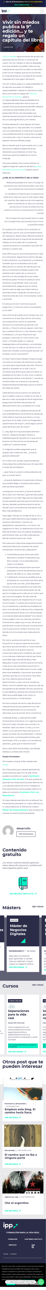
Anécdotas (9, 1197)
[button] (42, 10)
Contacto (13, 1254)
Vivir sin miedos (9, 56)
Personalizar (22, 1283)
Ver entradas (26, 834)
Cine (16, 1197)
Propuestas (10, 1104)
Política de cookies (29, 1279)
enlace (5, 765)
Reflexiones (20, 1104)
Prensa (6, 1254)
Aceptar (11, 1283)
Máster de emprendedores (15, 810)
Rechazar (34, 1283)
